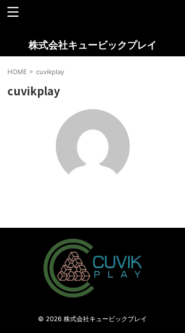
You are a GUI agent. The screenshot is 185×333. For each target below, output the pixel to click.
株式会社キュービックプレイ (93, 45)
